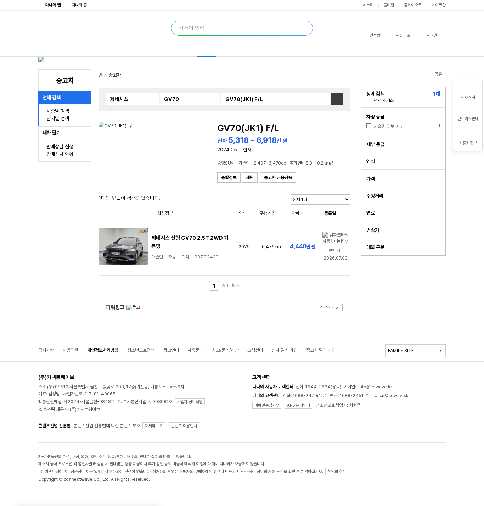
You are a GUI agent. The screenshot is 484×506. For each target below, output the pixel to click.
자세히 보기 (154, 425)
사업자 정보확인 (190, 401)
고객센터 (255, 350)
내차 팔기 (52, 132)
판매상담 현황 (59, 154)
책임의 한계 (336, 471)
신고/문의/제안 (225, 350)
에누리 (368, 4)
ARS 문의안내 (298, 405)
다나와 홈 (79, 4)
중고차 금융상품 (278, 177)
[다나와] (62, 27)
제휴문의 (195, 350)
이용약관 (70, 350)
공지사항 (46, 350)
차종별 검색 (57, 111)
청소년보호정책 (140, 350)
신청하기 (327, 307)
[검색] (303, 28)
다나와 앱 (53, 4)
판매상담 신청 (59, 146)
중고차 (114, 75)
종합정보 (229, 177)
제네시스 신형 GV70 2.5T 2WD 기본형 (190, 242)
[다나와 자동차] (113, 27)
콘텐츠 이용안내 (184, 425)
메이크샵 (439, 4)
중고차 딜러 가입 (321, 350)
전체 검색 (52, 97)
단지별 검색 (57, 118)
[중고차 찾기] (337, 99)
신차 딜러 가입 (284, 350)
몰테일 (388, 4)
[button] (375, 30)
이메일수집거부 (266, 405)
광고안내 (171, 350)
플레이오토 (413, 4)
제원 (250, 177)
